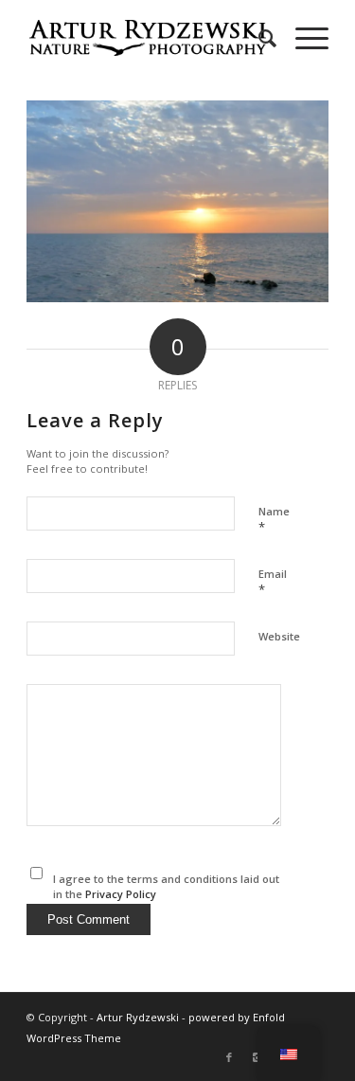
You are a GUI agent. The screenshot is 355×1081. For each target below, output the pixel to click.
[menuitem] (258, 38)
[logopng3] (147, 38)
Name (274, 520)
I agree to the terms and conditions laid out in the (166, 887)
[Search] (258, 38)
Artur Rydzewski (138, 1017)
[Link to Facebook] (229, 1057)
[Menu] (302, 38)
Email (272, 583)
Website (279, 636)
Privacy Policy (120, 894)
